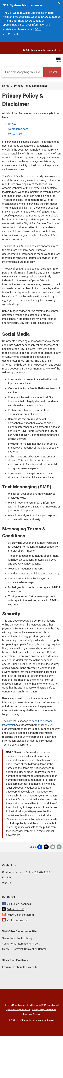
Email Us (7, 877)
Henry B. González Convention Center (24, 949)
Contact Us (25, 1009)
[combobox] (39, 50)
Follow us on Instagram (20, 914)
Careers (8, 1005)
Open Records (12, 1009)
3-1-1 (38, 29)
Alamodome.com (18, 128)
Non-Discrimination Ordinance (27, 1005)
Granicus (50, 1020)
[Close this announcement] (59, 3)
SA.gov (12, 123)
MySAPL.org (15, 133)
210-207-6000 (11, 33)
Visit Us (6, 882)
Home (5, 85)
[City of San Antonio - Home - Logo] (19, 59)
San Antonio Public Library (17, 938)
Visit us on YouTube (18, 920)
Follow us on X (15, 909)
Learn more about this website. (20, 967)
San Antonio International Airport (21, 943)
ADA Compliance (50, 1005)
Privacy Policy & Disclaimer (44, 1009)
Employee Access (31, 1014)
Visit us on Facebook (19, 903)
